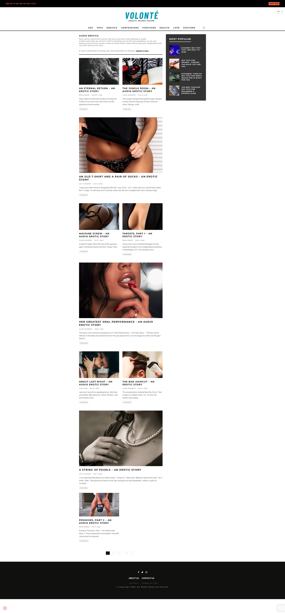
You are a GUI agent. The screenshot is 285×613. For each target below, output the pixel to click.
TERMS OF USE (150, 583)
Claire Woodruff (129, 95)
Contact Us (148, 578)
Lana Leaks (83, 388)
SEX (90, 28)
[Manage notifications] (5, 608)
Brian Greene (84, 95)
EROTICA (112, 28)
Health (165, 28)
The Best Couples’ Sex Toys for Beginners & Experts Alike (191, 90)
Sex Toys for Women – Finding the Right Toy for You (191, 63)
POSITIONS (149, 28)
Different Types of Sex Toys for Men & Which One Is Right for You (191, 77)
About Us (134, 578)
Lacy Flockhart (85, 184)
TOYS (100, 28)
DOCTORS (189, 28)
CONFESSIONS (130, 28)
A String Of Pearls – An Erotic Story (110, 469)
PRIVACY (134, 583)
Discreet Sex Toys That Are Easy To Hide (191, 50)
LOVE (176, 28)
